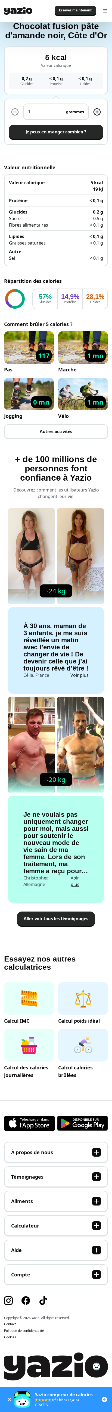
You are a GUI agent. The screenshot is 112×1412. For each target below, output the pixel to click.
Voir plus (79, 675)
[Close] (9, 1399)
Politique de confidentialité (24, 1331)
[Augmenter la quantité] (15, 112)
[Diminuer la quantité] (97, 112)
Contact (10, 1324)
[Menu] (105, 10)
